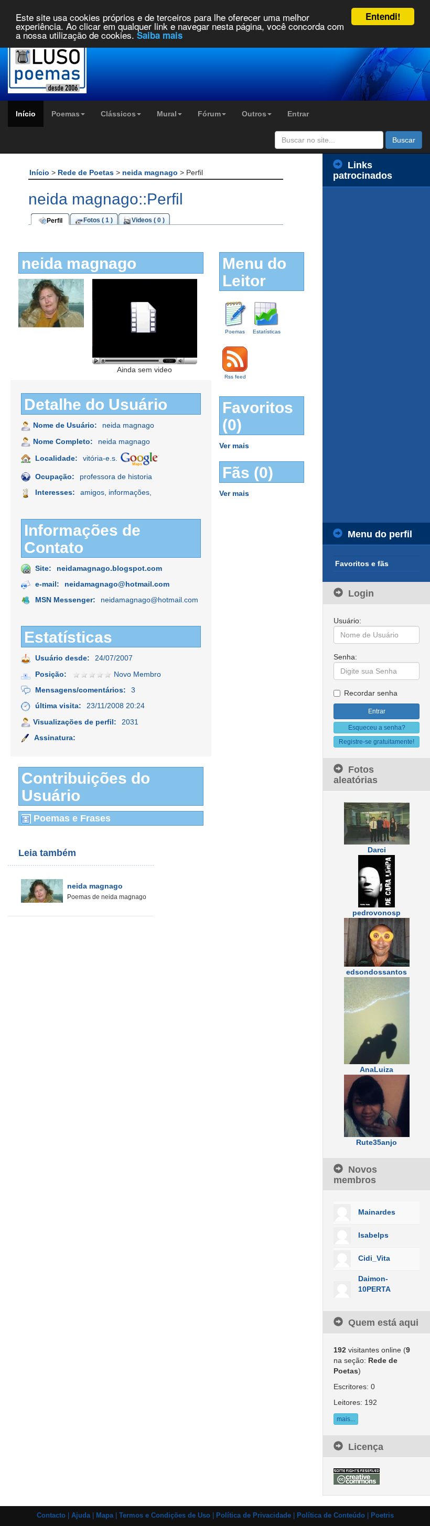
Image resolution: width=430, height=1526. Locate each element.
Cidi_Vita (374, 1258)
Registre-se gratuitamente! (376, 741)
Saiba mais (159, 35)
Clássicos (118, 114)
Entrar (298, 114)
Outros (254, 114)
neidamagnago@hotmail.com (116, 584)
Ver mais (234, 445)
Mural (167, 114)
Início (26, 114)
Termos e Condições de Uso (164, 1515)
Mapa (104, 1515)
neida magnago (151, 172)
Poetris (382, 1515)
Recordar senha (370, 693)
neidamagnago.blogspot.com (109, 568)
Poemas (65, 114)
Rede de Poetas (87, 172)
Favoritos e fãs (362, 563)
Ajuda (80, 1515)
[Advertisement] (376, 355)
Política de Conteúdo (331, 1515)
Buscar (403, 140)
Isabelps (373, 1235)
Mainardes (376, 1212)
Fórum (209, 114)
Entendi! (383, 16)
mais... (346, 1419)
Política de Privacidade (253, 1515)
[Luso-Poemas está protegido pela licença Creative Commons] (357, 1476)
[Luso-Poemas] (54, 67)
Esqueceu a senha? (376, 727)
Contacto (51, 1515)
